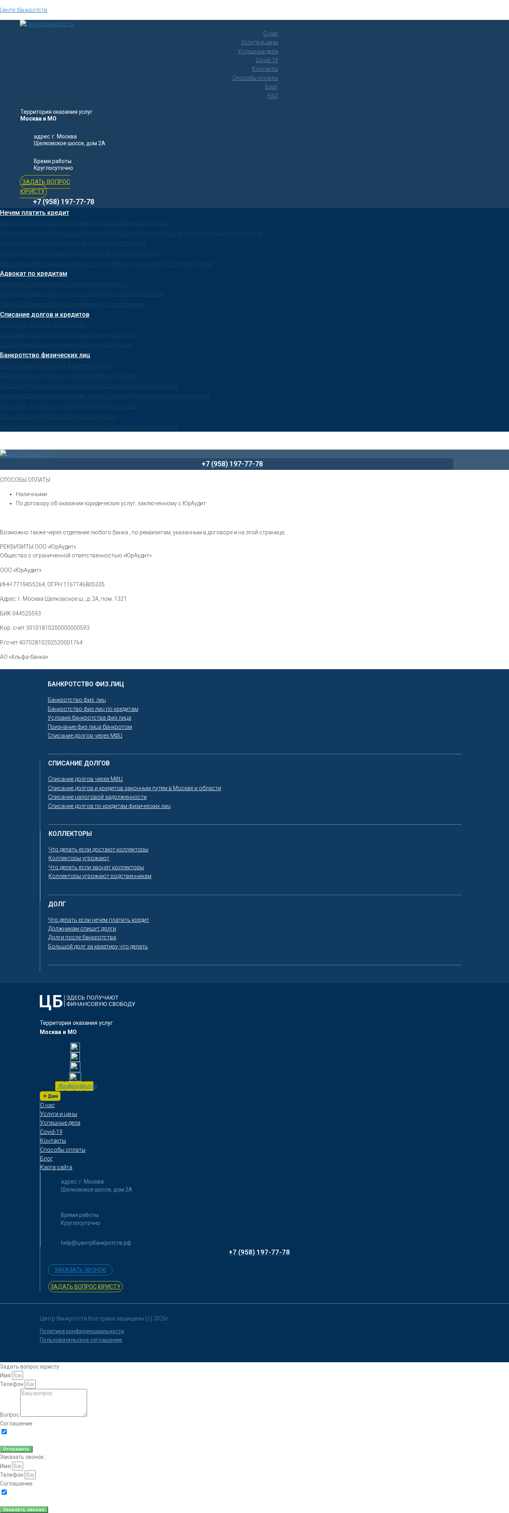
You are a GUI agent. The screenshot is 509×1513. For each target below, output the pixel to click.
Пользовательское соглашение (81, 1340)
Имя (6, 1375)
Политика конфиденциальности (82, 1331)
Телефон (12, 1384)
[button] (45, 186)
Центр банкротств (23, 10)
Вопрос (10, 1415)
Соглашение (16, 1423)
